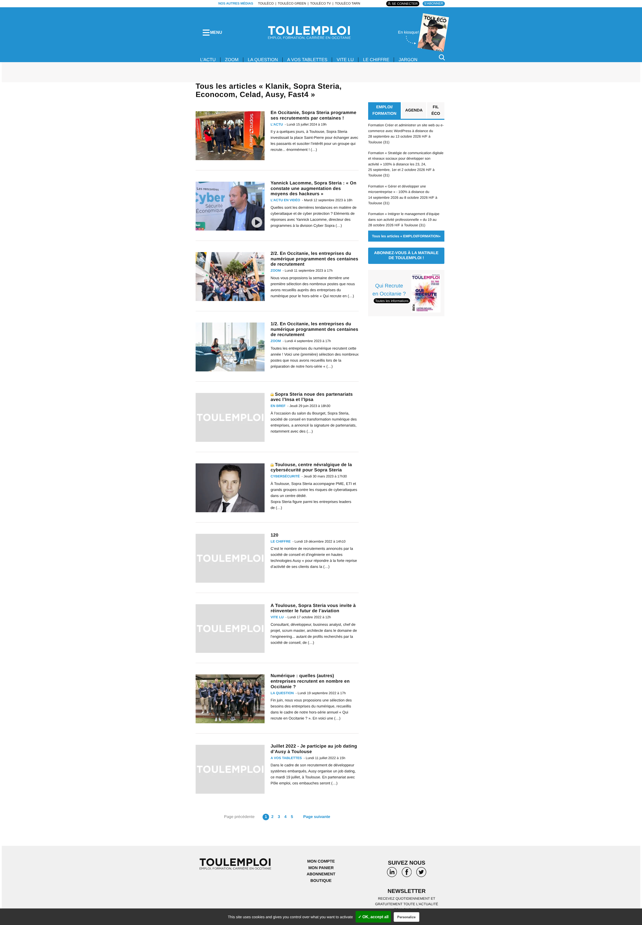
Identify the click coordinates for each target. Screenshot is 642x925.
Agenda (414, 110)
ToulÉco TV (320, 3)
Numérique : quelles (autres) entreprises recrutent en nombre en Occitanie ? (310, 681)
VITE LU (345, 59)
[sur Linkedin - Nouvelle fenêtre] (392, 874)
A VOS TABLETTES (307, 59)
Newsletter (407, 891)
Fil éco (435, 110)
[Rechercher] (441, 57)
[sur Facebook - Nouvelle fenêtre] (406, 874)
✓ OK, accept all (373, 917)
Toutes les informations (392, 301)
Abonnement (321, 874)
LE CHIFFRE (376, 59)
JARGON (407, 59)
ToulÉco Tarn (347, 3)
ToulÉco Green (292, 3)
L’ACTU (208, 59)
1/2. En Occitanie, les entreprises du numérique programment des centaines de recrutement (314, 329)
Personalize (406, 917)
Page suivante (316, 817)
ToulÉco (266, 3)
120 (274, 535)
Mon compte (321, 861)
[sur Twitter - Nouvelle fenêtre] (421, 874)
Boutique (321, 881)
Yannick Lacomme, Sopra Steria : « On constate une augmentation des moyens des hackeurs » (313, 188)
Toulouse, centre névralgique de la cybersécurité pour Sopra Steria (311, 467)
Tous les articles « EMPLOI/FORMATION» (406, 236)
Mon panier (321, 868)
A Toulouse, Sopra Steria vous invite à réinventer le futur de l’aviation (313, 608)
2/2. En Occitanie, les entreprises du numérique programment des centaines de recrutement (314, 259)
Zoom (231, 59)
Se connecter (405, 4)
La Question (263, 59)
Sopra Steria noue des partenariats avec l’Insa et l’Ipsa (312, 397)
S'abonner (433, 3)
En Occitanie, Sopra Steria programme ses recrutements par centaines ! (313, 115)
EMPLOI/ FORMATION (384, 110)
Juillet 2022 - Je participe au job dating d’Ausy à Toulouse (314, 749)
